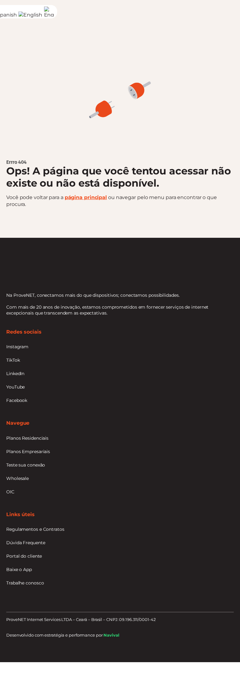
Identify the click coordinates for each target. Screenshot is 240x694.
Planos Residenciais (27, 438)
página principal (86, 197)
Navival (111, 635)
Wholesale (17, 478)
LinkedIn (15, 373)
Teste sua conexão (25, 464)
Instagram (17, 346)
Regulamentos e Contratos (35, 529)
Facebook (16, 400)
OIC (10, 491)
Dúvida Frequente (25, 542)
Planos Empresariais (28, 451)
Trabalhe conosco (25, 582)
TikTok (13, 360)
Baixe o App (19, 569)
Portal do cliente (24, 556)
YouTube (15, 386)
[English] (31, 15)
